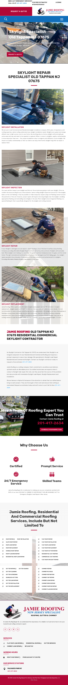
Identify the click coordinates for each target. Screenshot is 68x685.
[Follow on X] (18, 629)
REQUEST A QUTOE (19, 11)
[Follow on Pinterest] (13, 629)
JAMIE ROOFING (18, 331)
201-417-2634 (27, 362)
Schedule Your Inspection (51, 430)
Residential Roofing (33, 643)
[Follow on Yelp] (9, 629)
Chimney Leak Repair (14, 646)
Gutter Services (50, 643)
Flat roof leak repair (14, 643)
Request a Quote (15, 54)
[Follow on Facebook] (5, 629)
